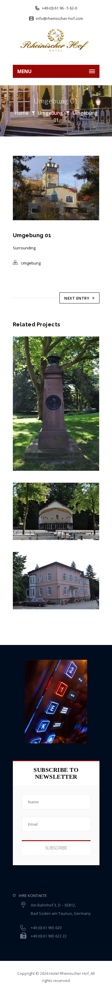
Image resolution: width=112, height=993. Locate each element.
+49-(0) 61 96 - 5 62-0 (59, 8)
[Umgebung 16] (14, 403)
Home (21, 113)
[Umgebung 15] (14, 511)
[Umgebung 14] (14, 580)
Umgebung (50, 113)
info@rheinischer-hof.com (59, 18)
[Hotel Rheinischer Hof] (56, 40)
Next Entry (76, 298)
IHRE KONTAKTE (33, 895)
